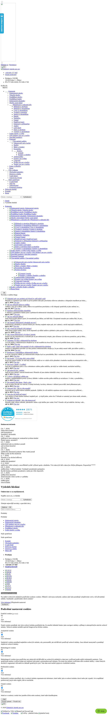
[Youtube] (15, 713)
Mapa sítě (8, 550)
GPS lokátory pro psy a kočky (19, 135)
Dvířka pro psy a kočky (21, 162)
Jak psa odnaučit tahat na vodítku (18, 305)
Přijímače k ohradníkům (22, 108)
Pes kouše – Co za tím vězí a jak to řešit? (21, 358)
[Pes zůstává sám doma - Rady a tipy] (6, 382)
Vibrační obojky (14, 95)
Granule (20, 153)
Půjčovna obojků (10, 189)
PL (10, 574)
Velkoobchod (13, 185)
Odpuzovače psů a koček (22, 143)
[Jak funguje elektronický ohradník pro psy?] (6, 322)
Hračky (16, 145)
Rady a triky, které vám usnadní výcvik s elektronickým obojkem (29, 346)
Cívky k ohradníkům (21, 110)
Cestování (17, 160)
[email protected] (10, 75)
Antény (16, 126)
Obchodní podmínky (16, 172)
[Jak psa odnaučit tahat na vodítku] (6, 305)
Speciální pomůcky (15, 137)
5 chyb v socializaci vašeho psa (17, 376)
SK (10, 572)
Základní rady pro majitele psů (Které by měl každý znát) (26, 299)
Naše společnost (12, 180)
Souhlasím (5, 604)
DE (10, 580)
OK (3, 293)
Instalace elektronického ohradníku (19, 311)
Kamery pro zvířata (20, 158)
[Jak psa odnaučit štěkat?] (6, 317)
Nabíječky (17, 118)
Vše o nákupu (11, 170)
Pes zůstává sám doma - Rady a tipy (19, 382)
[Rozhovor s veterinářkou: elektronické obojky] (6, 352)
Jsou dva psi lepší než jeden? (17, 394)
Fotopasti (12, 139)
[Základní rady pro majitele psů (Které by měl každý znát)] (6, 299)
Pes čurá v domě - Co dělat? (16, 364)
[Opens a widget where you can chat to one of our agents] (101, 711)
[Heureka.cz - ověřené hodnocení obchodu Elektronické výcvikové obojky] (19, 420)
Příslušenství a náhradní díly (20, 105)
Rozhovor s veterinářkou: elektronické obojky (22, 352)
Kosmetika (17, 149)
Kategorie (10, 91)
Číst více (16, 302)
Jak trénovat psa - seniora (15, 370)
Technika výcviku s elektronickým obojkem (22, 340)
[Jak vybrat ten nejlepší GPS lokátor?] (6, 328)
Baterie (16, 116)
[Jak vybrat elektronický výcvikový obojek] (6, 334)
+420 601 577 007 (11, 73)
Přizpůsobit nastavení (18, 602)
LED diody (17, 128)
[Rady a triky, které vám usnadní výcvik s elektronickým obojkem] (6, 346)
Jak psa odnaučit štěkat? (15, 317)
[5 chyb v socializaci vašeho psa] (6, 376)
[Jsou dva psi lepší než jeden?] (6, 394)
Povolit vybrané (6, 701)
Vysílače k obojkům (20, 112)
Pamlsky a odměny (24, 155)
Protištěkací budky (15, 99)
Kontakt (8, 191)
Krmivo (18, 151)
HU (10, 576)
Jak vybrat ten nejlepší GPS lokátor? (19, 328)
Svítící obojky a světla (16, 133)
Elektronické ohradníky (17, 101)
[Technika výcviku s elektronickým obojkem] (6, 340)
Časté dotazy (13, 176)
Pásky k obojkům (19, 130)
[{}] (3, 67)
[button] (54, 622)
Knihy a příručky (15, 166)
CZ (10, 570)
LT (10, 586)
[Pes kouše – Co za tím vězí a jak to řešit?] (6, 358)
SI (9, 584)
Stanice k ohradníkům (21, 114)
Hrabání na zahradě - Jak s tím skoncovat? (21, 400)
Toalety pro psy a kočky (22, 164)
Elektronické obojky (16, 93)
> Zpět (4, 699)
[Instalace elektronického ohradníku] (6, 311)
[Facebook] (5, 713)
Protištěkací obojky (15, 97)
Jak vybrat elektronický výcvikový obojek (21, 334)
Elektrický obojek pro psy (15, 707)
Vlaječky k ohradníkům (21, 132)
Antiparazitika (18, 157)
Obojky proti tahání (15, 103)
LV (10, 588)
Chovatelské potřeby (18, 141)
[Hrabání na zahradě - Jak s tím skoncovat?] (6, 400)
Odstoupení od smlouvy (9, 593)
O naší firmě (13, 182)
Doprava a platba (15, 174)
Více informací (6, 602)
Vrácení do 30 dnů (15, 178)
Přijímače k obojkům (21, 107)
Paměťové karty (19, 122)
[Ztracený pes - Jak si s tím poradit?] (6, 388)
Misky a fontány (19, 147)
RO (10, 578)
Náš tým (12, 183)
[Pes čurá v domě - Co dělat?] (6, 364)
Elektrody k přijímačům (21, 124)
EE (10, 589)
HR (10, 582)
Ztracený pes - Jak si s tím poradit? (18, 388)
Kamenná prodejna (15, 187)
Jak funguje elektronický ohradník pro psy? (21, 322)
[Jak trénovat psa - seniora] (6, 370)
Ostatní (16, 120)
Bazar (11, 168)
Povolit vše (16, 701)
